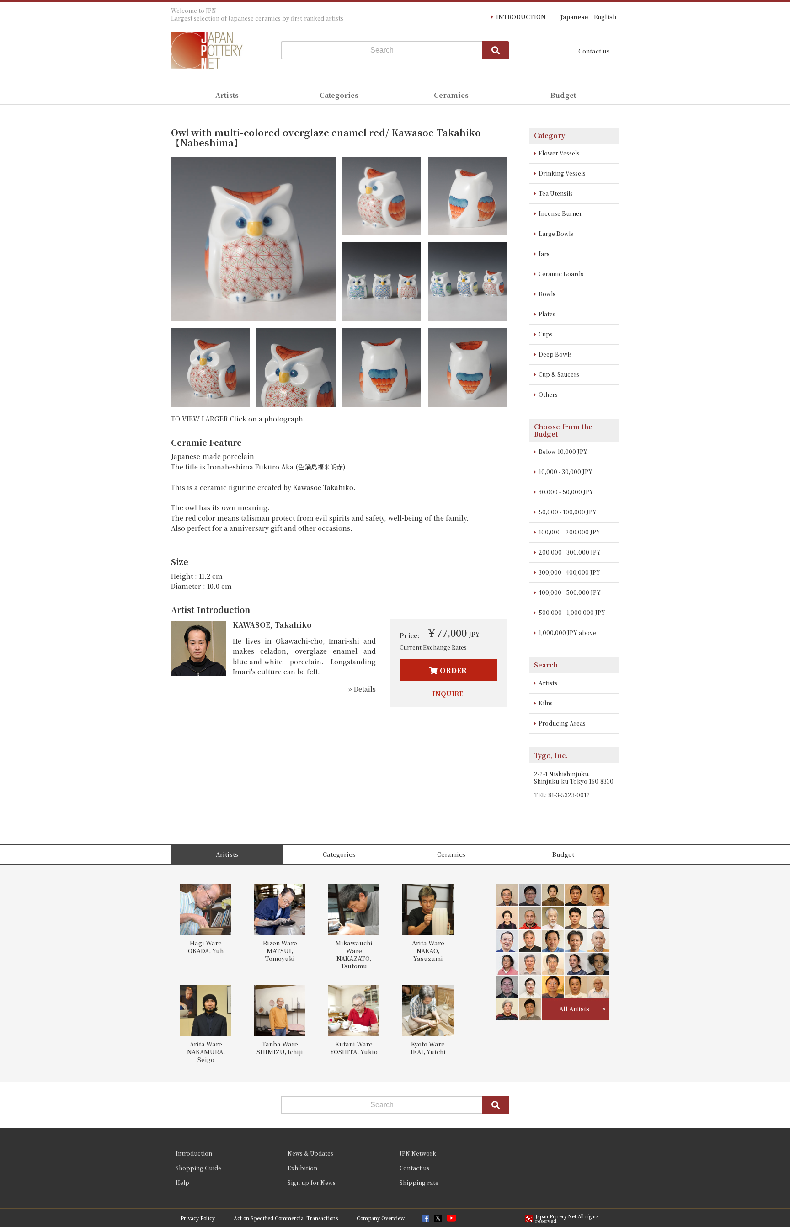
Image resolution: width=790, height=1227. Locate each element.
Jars (544, 253)
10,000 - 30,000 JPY (565, 471)
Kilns (546, 703)
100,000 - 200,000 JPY (569, 532)
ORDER (453, 670)
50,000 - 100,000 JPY (568, 512)
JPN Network (418, 1153)
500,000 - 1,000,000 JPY (572, 612)
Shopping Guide (198, 1168)
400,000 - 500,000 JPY (570, 592)
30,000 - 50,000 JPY (566, 492)
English (605, 16)
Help (182, 1182)
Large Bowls (556, 233)
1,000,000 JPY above (567, 632)
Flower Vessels (559, 153)
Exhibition (302, 1168)
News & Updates (310, 1153)
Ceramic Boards (561, 273)
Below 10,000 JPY (563, 451)
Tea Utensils (556, 193)
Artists (548, 683)
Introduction (194, 1153)
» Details (362, 689)
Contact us (594, 51)
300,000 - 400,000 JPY (569, 572)
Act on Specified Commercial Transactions (286, 1218)
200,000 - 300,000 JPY (570, 552)
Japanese (574, 16)
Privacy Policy (198, 1218)
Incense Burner (560, 213)
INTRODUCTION (521, 16)
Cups (546, 334)
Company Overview (381, 1218)
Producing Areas (562, 723)
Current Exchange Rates (433, 647)
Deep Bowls (555, 354)
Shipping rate (419, 1182)
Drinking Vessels (562, 173)
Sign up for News (312, 1182)
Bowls (547, 294)
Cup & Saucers (559, 374)
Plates (547, 314)
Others (548, 394)
